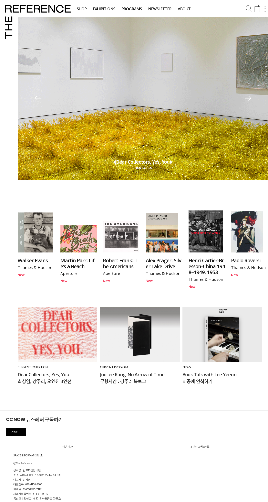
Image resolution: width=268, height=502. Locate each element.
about (184, 8)
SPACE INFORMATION (26, 455)
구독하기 (15, 431)
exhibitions (104, 8)
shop (82, 8)
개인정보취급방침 (200, 446)
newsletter (159, 8)
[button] (37, 98)
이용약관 (67, 446)
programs (131, 8)
